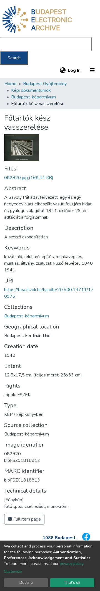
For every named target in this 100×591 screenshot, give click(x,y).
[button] (62, 70)
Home (10, 84)
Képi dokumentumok (31, 90)
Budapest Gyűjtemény (45, 84)
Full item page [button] (26, 519)
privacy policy (71, 563)
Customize (13, 571)
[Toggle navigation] (92, 70)
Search (14, 58)
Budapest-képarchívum (33, 97)
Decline (26, 582)
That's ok (72, 582)
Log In (74, 70)
